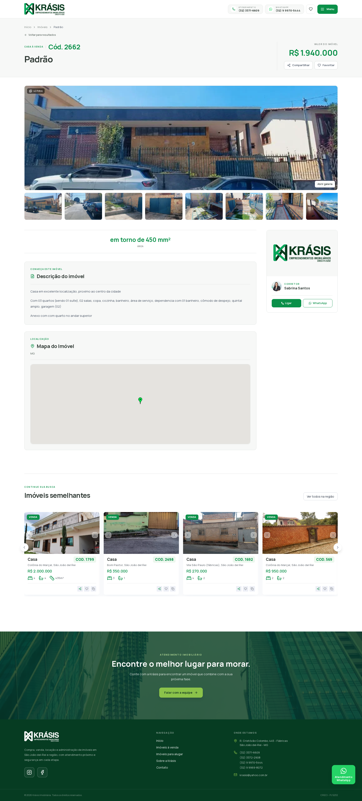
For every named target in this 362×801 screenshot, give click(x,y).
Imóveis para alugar (169, 754)
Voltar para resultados (42, 35)
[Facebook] (42, 772)
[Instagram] (29, 772)
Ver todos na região (320, 496)
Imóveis (42, 27)
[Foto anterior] (29, 535)
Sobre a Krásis (166, 761)
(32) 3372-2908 (250, 757)
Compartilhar (301, 65)
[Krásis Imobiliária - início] (44, 9)
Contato (162, 767)
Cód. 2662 (64, 46)
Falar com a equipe (178, 692)
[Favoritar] (86, 589)
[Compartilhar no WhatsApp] (80, 589)
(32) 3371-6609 (250, 752)
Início (27, 27)
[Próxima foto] (95, 535)
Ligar (288, 303)
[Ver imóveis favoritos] (310, 9)
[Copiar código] (93, 589)
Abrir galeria (324, 184)
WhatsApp (320, 303)
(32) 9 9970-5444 (251, 762)
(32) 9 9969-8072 (251, 767)
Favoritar (329, 65)
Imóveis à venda (167, 747)
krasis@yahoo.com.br (254, 775)
